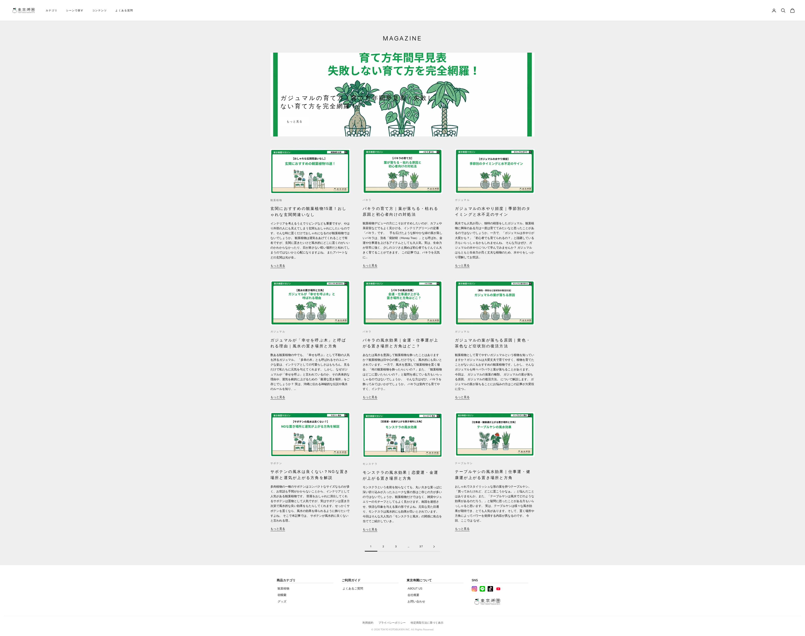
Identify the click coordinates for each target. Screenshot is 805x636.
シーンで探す (75, 10)
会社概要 (413, 595)
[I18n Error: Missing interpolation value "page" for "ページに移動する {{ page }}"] (434, 546)
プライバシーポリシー (392, 623)
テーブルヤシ (464, 463)
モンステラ (370, 463)
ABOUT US (415, 589)
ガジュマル (462, 199)
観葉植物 (276, 200)
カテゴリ (52, 10)
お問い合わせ (416, 602)
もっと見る (295, 121)
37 (421, 546)
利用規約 (367, 623)
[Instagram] (474, 589)
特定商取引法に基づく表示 (427, 623)
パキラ (367, 199)
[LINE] (482, 589)
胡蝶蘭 (282, 595)
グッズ (282, 602)
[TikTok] (490, 589)
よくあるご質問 (353, 589)
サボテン (276, 463)
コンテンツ (99, 10)
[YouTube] (498, 589)
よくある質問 (124, 10)
